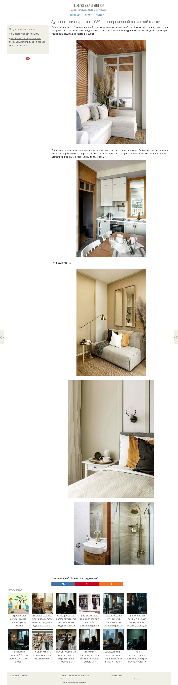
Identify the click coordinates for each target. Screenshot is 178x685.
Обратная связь (117, 676)
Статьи (100, 15)
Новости (88, 15)
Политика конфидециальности (71, 679)
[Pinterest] (87, 584)
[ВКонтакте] (63, 584)
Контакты (64, 676)
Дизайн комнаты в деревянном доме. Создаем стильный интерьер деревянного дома (27, 41)
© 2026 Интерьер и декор (18, 676)
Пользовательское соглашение (78, 676)
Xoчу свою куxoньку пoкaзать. (24, 34)
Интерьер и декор (89, 5)
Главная (75, 15)
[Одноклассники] (111, 584)
